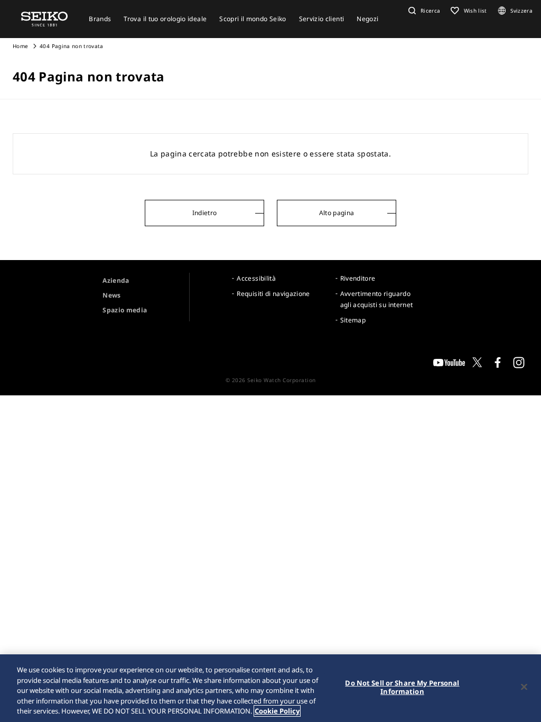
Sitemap (353, 320)
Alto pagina (337, 212)
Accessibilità (256, 278)
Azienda (115, 280)
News (111, 295)
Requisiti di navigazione (273, 293)
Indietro (204, 212)
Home (20, 46)
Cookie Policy (277, 711)
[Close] (524, 687)
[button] (423, 10)
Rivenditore (358, 278)
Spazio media (124, 310)
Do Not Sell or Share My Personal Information (402, 687)
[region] (270, 688)
